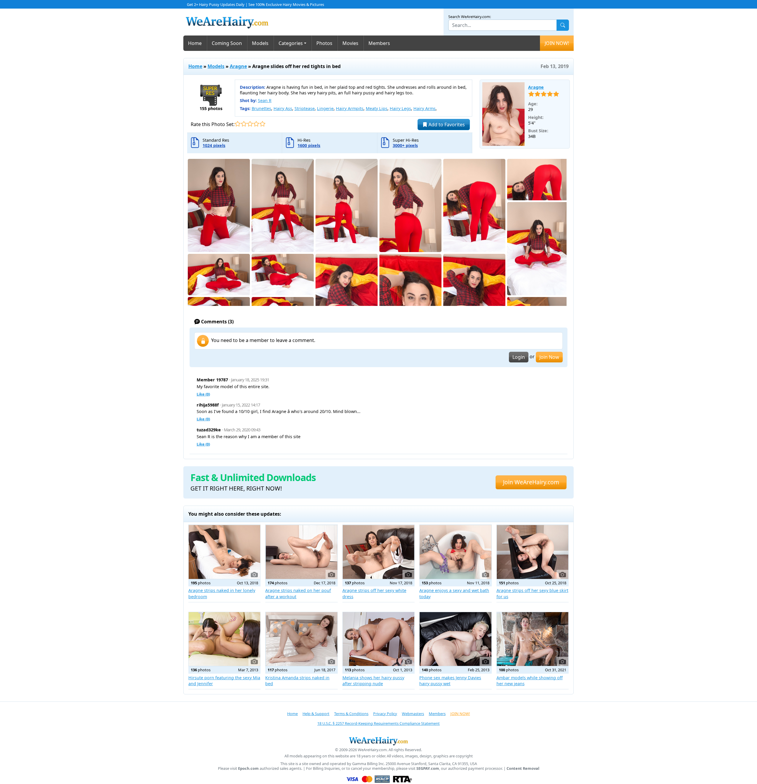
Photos (324, 43)
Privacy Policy (385, 713)
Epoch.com (248, 768)
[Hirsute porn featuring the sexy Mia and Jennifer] (224, 639)
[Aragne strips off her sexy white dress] (378, 552)
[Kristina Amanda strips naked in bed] (301, 639)
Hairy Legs (400, 108)
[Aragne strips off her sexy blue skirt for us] (532, 552)
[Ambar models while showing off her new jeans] (532, 639)
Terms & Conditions (351, 713)
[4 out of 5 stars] (256, 124)
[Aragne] (503, 114)
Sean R (264, 100)
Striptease (305, 108)
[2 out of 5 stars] (244, 124)
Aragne (238, 66)
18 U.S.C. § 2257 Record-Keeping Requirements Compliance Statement (378, 723)
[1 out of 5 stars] (237, 124)
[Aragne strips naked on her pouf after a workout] (301, 552)
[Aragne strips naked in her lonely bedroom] (224, 552)
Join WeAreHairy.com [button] (531, 482)
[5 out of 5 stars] (262, 124)
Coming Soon (227, 43)
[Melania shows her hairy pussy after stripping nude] (378, 639)
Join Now (549, 357)
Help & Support (316, 713)
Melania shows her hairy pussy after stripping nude (373, 680)
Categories (291, 43)
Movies (350, 43)
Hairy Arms (424, 108)
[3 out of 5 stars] (250, 124)
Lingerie (325, 108)
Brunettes (261, 108)
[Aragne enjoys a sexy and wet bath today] (455, 552)
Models (260, 43)
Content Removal (523, 768)
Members (379, 43)
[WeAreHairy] (378, 740)
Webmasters (413, 713)
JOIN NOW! (557, 43)
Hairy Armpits (349, 108)
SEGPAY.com (427, 768)
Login (518, 357)
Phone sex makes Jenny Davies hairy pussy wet (450, 680)
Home (195, 43)
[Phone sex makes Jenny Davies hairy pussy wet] (455, 639)
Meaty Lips (376, 108)
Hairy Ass (283, 108)
